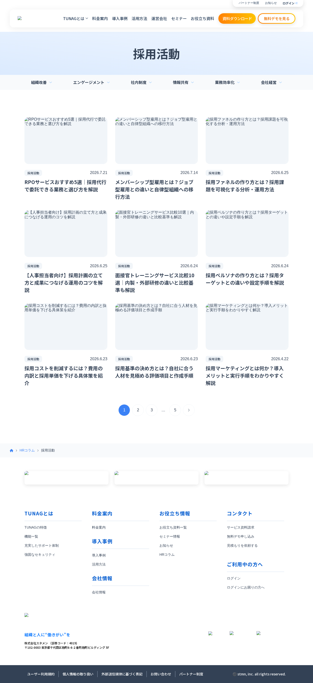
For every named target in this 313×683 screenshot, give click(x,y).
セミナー (179, 18)
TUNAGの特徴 (35, 527)
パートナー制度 (249, 3)
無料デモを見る (277, 18)
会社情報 (99, 592)
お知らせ (271, 3)
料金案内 (100, 18)
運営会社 (159, 18)
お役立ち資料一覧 (173, 527)
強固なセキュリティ (39, 554)
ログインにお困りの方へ (246, 587)
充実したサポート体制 (41, 545)
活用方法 (139, 18)
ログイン (288, 3)
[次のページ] (189, 410)
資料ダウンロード (237, 18)
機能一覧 (31, 536)
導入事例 (120, 18)
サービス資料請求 (240, 527)
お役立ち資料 (202, 18)
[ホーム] (11, 450)
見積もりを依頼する (242, 545)
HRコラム (27, 450)
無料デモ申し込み (240, 536)
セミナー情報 (169, 536)
